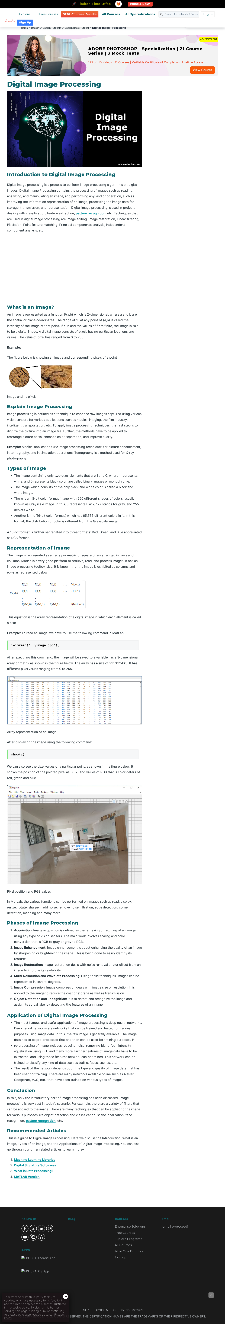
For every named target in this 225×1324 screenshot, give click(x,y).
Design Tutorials (52, 27)
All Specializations (140, 14)
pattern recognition (90, 213)
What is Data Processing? (33, 1171)
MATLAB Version (27, 1177)
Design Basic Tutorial (77, 27)
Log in (208, 14)
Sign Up (25, 22)
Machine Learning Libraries (34, 1159)
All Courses (111, 14)
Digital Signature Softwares (35, 1165)
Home (24, 27)
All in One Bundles (129, 1251)
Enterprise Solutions (130, 1226)
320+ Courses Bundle (80, 14)
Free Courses (48, 14)
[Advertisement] (184, 133)
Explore (24, 14)
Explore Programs (128, 1239)
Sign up (120, 1257)
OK (66, 1296)
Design (35, 27)
